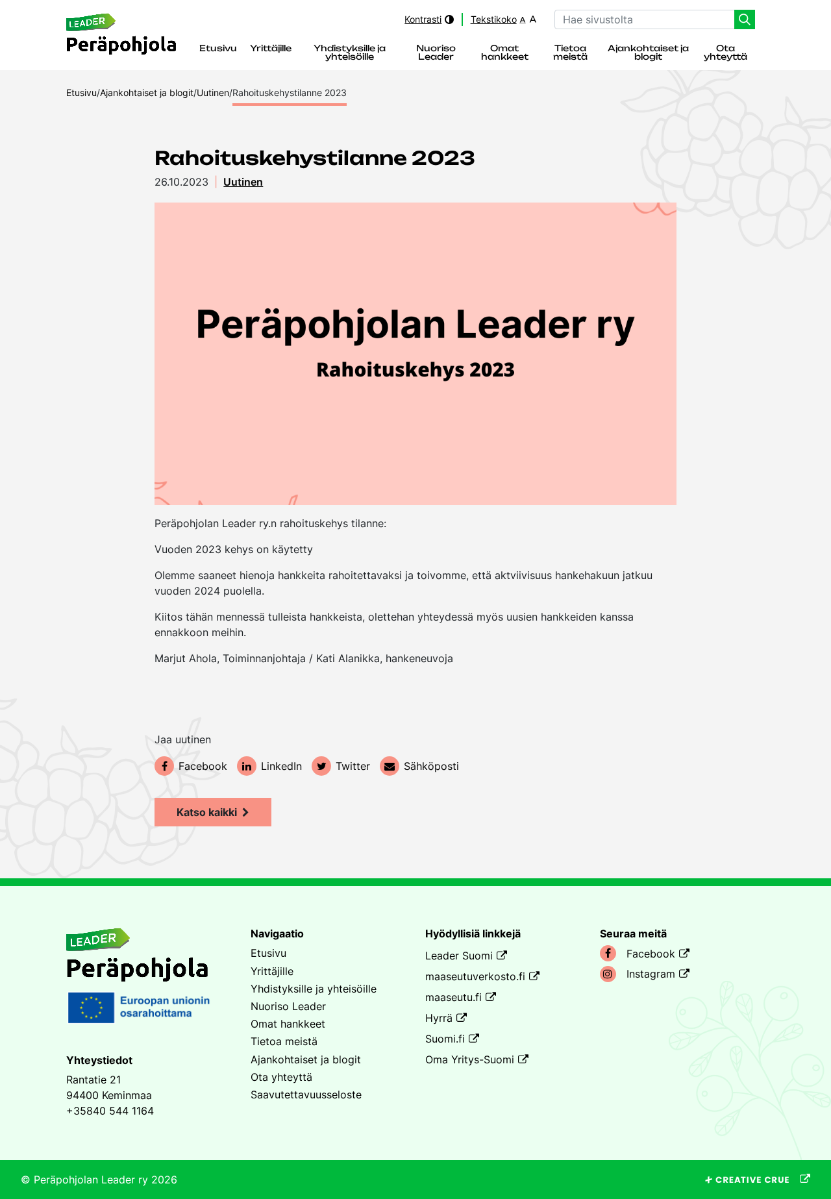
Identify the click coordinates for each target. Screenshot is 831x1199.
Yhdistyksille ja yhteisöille (350, 53)
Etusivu (218, 48)
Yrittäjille (270, 48)
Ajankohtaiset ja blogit (648, 53)
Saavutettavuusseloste (306, 1094)
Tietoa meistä (570, 53)
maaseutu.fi (453, 997)
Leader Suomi (459, 955)
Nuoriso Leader (436, 53)
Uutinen (243, 181)
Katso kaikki (207, 812)
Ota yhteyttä (725, 53)
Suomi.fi (445, 1038)
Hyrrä (439, 1017)
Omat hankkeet (504, 53)
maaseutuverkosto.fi (475, 976)
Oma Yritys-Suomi (469, 1059)
